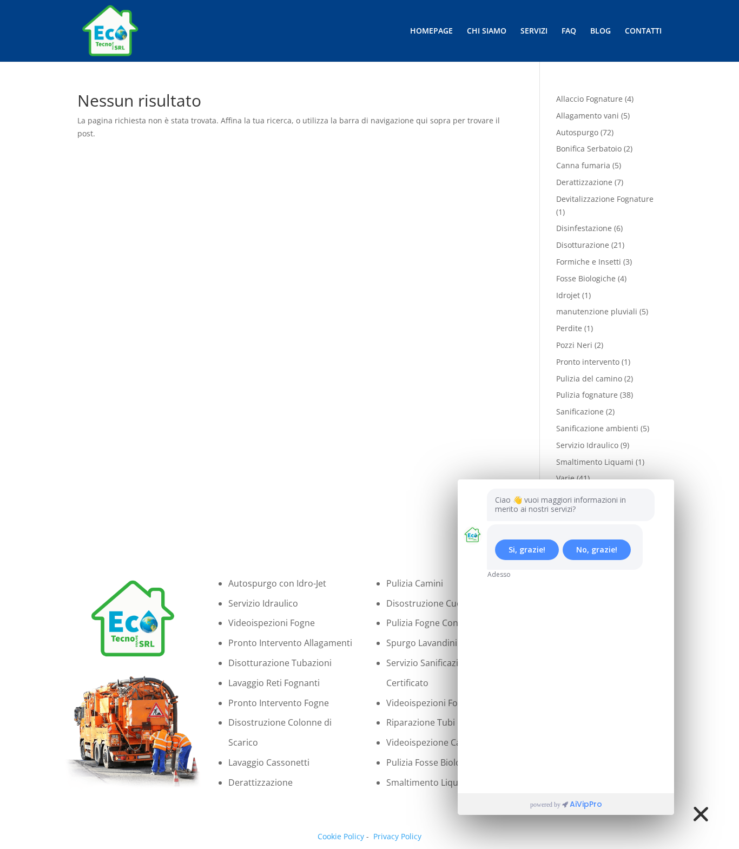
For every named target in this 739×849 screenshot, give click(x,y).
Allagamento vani (587, 115)
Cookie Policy (341, 836)
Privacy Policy (397, 836)
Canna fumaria (583, 165)
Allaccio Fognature (589, 99)
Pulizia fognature (587, 395)
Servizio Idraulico (587, 445)
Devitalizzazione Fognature (605, 199)
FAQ (569, 31)
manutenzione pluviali (596, 311)
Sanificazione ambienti (597, 428)
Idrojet (568, 295)
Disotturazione (582, 245)
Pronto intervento (587, 362)
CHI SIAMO (486, 31)
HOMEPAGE (431, 31)
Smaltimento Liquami (595, 462)
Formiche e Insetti (588, 261)
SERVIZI (533, 31)
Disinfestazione (584, 228)
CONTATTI (643, 31)
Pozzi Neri (574, 345)
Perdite (569, 328)
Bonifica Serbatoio (589, 148)
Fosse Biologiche (586, 278)
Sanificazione (580, 411)
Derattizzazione (584, 182)
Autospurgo (577, 132)
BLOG (600, 31)
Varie (565, 478)
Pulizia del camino (589, 378)
